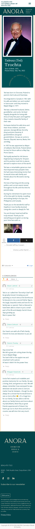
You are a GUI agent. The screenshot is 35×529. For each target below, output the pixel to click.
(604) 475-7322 (6, 465)
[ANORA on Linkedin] (13, 478)
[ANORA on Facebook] (3, 478)
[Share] (13, 240)
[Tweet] (26, 240)
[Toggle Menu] (30, 4)
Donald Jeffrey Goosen (14, 245)
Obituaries (5, 495)
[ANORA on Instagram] (8, 478)
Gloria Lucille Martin (22, 250)
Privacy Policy (6, 515)
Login (31, 266)
